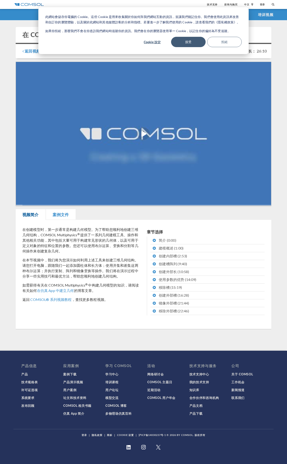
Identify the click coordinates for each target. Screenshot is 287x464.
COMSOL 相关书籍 (77, 405)
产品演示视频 (73, 382)
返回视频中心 (36, 51)
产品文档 (196, 405)
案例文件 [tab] (61, 214)
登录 (262, 4)
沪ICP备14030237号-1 (152, 435)
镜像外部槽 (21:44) (173, 303)
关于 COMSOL (242, 374)
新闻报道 (238, 389)
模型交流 (112, 397)
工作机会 (238, 382)
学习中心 (112, 374)
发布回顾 (28, 405)
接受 (188, 42)
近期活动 (154, 389)
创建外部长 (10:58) (173, 271)
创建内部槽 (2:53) (172, 256)
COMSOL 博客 (116, 405)
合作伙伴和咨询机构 (204, 397)
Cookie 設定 (152, 42)
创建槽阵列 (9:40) (172, 264)
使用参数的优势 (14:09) (177, 279)
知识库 (194, 389)
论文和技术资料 (74, 397)
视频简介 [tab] (30, 214)
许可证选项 (29, 389)
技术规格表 (29, 382)
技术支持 (212, 4)
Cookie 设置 (125, 435)
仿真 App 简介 (73, 413)
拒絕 (224, 42)
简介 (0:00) (167, 240)
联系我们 (238, 397)
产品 (24, 374)
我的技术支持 (199, 382)
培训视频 (266, 14)
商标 (109, 435)
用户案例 (69, 389)
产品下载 (196, 413)
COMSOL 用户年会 (161, 397)
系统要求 (28, 397)
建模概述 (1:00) (170, 248)
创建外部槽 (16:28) (173, 295)
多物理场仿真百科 (118, 413)
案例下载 (69, 374)
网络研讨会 (155, 374)
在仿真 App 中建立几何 (55, 290)
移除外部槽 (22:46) (173, 311)
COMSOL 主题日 (159, 382)
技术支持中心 (199, 374)
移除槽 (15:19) (170, 287)
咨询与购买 (230, 4)
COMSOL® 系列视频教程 (51, 299)
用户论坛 (112, 389)
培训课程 (112, 382)
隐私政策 (97, 435)
